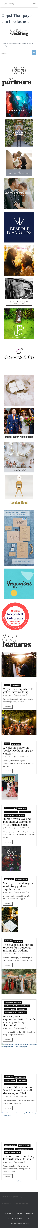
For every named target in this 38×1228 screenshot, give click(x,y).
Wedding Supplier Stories (12, 1152)
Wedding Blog (9, 1213)
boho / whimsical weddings (13, 1002)
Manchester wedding (11, 812)
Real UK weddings (25, 812)
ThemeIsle (25, 1223)
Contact (27, 1218)
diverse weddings (10, 808)
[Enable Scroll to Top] (34, 1223)
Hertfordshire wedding (12, 1005)
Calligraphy (8, 940)
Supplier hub (29, 1213)
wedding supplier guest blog (24, 1149)
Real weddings (9, 815)
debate (7, 743)
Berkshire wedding (10, 1145)
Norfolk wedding (20, 1077)
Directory (19, 1213)
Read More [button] (8, 706)
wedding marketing (21, 879)
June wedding (25, 1005)
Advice (7, 685)
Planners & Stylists (24, 1145)
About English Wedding (15, 1218)
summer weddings (10, 1012)
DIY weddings (22, 808)
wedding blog (16, 685)
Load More (19, 1181)
